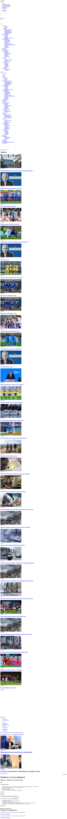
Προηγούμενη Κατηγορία (4, 754)
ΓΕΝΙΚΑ (6, 126)
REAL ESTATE (7, 40)
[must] (4, 721)
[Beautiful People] (6, 724)
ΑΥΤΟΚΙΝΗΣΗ (7, 61)
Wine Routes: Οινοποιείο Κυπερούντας (8, 456)
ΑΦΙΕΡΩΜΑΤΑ (5, 123)
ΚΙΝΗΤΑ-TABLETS (8, 59)
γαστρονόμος (5, 7)
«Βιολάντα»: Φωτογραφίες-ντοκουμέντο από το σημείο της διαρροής (15, 473)
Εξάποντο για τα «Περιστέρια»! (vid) (8, 295)
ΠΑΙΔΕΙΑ (6, 26)
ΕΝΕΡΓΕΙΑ (7, 46)
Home (4, 3)
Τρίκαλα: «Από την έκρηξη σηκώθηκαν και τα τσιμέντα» (12, 545)
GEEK (4, 57)
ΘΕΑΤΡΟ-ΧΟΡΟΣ (8, 53)
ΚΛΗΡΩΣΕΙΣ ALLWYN (9, 38)
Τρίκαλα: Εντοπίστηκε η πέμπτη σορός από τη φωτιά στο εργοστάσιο (15, 527)
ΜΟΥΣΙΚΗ (7, 54)
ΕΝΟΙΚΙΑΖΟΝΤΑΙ (8, 114)
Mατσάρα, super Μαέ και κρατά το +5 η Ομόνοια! (11, 669)
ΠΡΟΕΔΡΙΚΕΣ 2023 (8, 31)
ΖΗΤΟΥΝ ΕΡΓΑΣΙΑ (8, 116)
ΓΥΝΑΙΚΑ (6, 63)
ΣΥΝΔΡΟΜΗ (2, 805)
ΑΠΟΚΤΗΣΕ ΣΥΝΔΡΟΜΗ (5, 814)
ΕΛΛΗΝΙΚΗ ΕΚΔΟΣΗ (7, 5)
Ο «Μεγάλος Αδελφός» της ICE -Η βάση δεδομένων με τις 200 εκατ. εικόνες (16, 509)
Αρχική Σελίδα (2, 149)
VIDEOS (4, 140)
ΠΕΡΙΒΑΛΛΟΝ (5, 99)
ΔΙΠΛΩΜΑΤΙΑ (7, 33)
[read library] (5, 730)
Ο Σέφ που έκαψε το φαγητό (6, 366)
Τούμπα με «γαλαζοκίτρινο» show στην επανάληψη (11, 402)
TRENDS (6, 45)
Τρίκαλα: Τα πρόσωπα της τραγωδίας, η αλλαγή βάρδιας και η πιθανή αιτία (16, 580)
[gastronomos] (5, 729)
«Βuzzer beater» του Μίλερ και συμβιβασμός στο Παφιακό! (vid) (14, 242)
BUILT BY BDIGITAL (4, 734)
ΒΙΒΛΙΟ (6, 108)
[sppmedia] (2, 717)
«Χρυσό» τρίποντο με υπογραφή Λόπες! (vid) (10, 331)
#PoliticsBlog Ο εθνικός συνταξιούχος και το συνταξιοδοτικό (16, 752)
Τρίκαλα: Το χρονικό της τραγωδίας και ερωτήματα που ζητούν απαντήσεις (16, 598)
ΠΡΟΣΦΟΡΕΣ (5, 141)
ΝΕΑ (5, 58)
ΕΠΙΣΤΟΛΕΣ (5, 143)
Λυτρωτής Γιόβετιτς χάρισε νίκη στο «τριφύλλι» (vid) (11, 420)
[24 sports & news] (6, 720)
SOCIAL (6, 60)
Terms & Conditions (6, 732)
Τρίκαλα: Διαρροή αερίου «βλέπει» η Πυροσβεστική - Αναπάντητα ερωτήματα (17, 562)
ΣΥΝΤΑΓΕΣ (7, 66)
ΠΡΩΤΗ (4, 76)
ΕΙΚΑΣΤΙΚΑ (7, 107)
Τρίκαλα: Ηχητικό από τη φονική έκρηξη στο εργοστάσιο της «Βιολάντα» (16, 634)
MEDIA (4, 135)
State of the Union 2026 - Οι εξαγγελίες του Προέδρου (11, 384)
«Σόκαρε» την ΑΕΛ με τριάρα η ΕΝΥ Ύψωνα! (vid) (11, 277)
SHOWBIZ (6, 64)
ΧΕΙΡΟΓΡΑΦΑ (7, 56)
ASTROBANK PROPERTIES (10, 44)
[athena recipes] (5, 727)
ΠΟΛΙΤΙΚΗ (5, 28)
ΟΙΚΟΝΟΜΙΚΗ (5, 90)
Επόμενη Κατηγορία (3, 773)
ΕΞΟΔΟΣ (6, 67)
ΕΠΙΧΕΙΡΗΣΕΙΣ (7, 41)
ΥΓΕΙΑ (6, 27)
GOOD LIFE (5, 62)
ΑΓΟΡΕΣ (6, 42)
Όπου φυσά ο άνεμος (4, 259)
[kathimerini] (5, 723)
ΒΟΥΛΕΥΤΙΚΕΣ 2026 (8, 29)
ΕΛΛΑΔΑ (6, 36)
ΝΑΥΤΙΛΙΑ (7, 47)
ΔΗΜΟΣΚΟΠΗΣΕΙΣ (8, 32)
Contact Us (21, 732)
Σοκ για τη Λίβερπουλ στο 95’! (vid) (8, 687)
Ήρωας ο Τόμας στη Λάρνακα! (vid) (8, 206)
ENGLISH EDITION (6, 6)
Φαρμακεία (4, 8)
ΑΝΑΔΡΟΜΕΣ (7, 127)
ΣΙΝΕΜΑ (6, 52)
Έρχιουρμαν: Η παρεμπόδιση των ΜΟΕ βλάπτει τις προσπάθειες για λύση (20, 771)
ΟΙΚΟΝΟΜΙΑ (7, 91)
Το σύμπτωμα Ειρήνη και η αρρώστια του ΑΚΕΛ (11, 188)
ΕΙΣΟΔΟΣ (4, 74)
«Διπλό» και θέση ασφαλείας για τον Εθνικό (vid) (10, 349)
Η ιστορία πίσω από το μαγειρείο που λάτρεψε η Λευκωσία (13, 491)
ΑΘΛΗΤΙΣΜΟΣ (5, 34)
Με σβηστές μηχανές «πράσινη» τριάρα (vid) (9, 224)
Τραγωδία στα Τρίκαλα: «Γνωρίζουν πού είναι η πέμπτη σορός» (14, 652)
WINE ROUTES (7, 137)
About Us (17, 732)
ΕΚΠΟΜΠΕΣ (5, 136)
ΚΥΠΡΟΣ (4, 25)
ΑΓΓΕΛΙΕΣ (4, 113)
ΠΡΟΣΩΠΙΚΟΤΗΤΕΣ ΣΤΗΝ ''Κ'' (8, 142)
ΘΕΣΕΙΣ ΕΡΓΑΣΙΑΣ (8, 117)
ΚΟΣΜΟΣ (4, 49)
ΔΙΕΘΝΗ (6, 37)
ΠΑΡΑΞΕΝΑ (7, 50)
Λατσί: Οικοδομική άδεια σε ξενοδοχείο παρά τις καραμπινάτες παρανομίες (16, 170)
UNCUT (6, 139)
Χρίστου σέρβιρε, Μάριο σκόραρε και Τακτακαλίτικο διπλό (13, 616)
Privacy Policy (12, 732)
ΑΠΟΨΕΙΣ (4, 68)
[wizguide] (4, 726)
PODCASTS (7, 138)
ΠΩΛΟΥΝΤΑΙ (7, 115)
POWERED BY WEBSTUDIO (18, 734)
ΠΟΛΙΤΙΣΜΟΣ (5, 51)
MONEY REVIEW (8, 43)
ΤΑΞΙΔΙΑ (6, 65)
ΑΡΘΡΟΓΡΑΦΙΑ (7, 69)
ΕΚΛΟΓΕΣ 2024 (7, 30)
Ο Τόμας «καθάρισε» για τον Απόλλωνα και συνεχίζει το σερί (13, 438)
